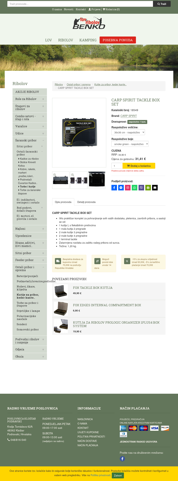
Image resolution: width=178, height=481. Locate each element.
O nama (57, 9)
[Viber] (141, 187)
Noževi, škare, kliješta (26, 288)
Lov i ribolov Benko (89, 23)
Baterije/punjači (27, 276)
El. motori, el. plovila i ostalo (27, 217)
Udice (19, 133)
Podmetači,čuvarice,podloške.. (36, 281)
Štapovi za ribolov (22, 108)
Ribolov (65, 40)
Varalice (21, 126)
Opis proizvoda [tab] (63, 202)
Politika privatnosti (91, 436)
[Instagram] (128, 187)
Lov (48, 40)
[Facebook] (114, 187)
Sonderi (22, 324)
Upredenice (23, 235)
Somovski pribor (28, 329)
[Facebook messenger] (121, 187)
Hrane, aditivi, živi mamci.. (25, 244)
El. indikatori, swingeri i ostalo (28, 201)
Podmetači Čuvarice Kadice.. (27, 181)
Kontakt (81, 9)
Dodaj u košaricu (140, 165)
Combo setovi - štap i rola (25, 118)
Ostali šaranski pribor (27, 153)
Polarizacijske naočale (26, 317)
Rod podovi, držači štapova (26, 209)
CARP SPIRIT (128, 116)
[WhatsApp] (134, 187)
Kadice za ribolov (29, 158)
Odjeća (19, 349)
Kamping (87, 40)
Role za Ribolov (26, 99)
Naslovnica (85, 419)
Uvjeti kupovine (88, 432)
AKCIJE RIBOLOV (27, 91)
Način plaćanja (88, 445)
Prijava (95, 9)
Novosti (69, 9)
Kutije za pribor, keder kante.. (28, 296)
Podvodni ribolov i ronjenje (27, 341)
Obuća (19, 356)
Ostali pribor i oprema (24, 269)
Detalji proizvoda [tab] (86, 202)
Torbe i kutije (27, 186)
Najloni (20, 228)
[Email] (155, 187)
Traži (163, 4)
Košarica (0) (112, 9)
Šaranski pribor (26, 140)
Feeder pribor (24, 260)
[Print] (148, 187)
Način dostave (87, 441)
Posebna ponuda (118, 40)
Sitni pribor (24, 146)
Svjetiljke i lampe (28, 310)
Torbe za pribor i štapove (27, 304)
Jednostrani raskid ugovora (138, 441)
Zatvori (118, 475)
